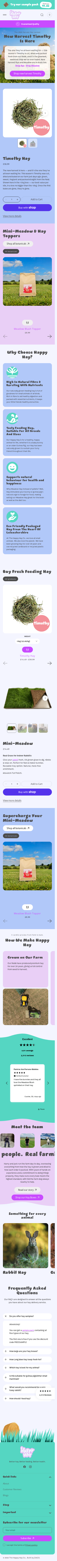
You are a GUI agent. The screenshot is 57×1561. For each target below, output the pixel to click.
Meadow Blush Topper (27, 328)
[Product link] (27, 281)
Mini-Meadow (18, 744)
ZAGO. (37, 1557)
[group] (25, 1245)
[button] (4, 15)
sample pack (28, 1330)
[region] (27, 1083)
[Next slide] (49, 336)
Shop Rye (19, 65)
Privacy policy (31, 1545)
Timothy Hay (16, 159)
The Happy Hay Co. (17, 1557)
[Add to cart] (27, 323)
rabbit (15, 759)
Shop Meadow (33, 65)
